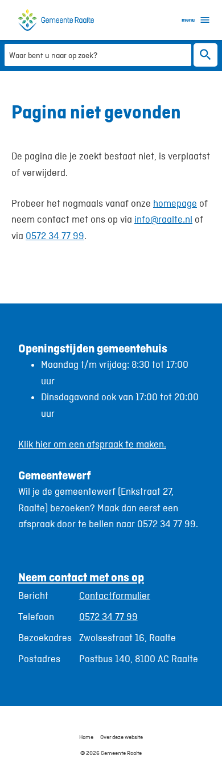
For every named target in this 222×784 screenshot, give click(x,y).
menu (188, 20)
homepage (175, 203)
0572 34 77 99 (55, 235)
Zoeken (205, 55)
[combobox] (98, 54)
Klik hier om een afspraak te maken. (92, 444)
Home (86, 736)
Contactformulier (114, 595)
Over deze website (121, 736)
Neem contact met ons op (81, 577)
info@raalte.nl (163, 219)
